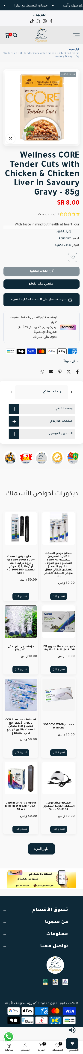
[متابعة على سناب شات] (38, 21)
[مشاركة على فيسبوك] (77, 372)
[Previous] (11, 392)
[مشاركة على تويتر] (69, 372)
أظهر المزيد (41, 849)
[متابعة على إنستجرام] (45, 21)
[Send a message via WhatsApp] (8, 1036)
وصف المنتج (52, 391)
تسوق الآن (59, 596)
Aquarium (65, 238)
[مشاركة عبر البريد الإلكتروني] (51, 372)
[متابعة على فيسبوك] (51, 21)
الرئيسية (74, 49)
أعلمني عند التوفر (41, 284)
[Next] (71, 392)
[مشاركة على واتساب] (42, 372)
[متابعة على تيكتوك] (32, 21)
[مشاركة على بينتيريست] (60, 372)
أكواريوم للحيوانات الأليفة (21, 1003)
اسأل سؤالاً (71, 362)
